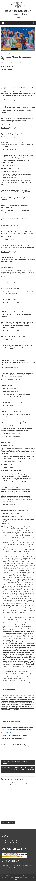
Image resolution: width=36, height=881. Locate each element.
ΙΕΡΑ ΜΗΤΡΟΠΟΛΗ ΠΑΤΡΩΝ (11, 840)
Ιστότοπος (4, 816)
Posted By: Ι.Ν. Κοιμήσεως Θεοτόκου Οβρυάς (12, 62)
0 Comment (29, 62)
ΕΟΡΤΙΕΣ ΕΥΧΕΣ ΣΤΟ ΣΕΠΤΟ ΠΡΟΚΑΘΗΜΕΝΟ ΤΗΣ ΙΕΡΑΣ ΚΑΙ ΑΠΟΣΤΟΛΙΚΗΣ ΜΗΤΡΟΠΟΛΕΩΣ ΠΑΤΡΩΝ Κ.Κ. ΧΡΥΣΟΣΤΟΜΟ (18, 769)
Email (3, 810)
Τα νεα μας (14, 49)
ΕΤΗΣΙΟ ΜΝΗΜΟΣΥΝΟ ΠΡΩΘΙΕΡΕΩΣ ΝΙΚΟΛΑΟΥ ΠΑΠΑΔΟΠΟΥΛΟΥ (14, 762)
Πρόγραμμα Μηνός (5, 49)
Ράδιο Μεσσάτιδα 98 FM (10, 842)
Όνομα (3, 804)
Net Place (16, 867)
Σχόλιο (3, 787)
